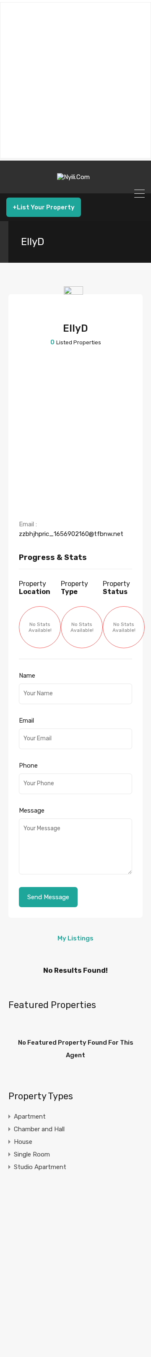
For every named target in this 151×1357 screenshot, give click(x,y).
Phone (28, 765)
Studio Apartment (40, 1167)
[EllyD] (75, 308)
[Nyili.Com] (75, 183)
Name (27, 675)
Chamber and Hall (39, 1129)
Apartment (30, 1116)
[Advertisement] (75, 80)
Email (26, 720)
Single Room (32, 1154)
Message (31, 810)
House (23, 1142)
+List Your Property (44, 207)
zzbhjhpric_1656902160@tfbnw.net (71, 534)
